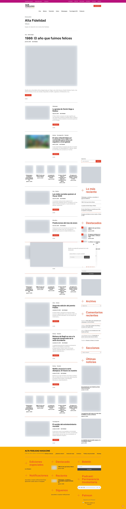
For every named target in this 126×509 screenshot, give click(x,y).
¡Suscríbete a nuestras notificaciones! (60, 494)
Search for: (83, 158)
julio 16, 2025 (84, 442)
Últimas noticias (49, 453)
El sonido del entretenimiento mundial (64, 425)
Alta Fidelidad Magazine (37, 451)
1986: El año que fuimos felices (48, 38)
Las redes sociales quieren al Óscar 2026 (64, 195)
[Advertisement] (91, 134)
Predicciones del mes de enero (64, 223)
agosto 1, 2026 (29, 181)
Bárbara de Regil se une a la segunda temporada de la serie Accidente (63, 338)
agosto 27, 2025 (84, 416)
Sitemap (99, 453)
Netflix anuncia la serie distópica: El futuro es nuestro (64, 370)
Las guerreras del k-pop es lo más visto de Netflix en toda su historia (91, 414)
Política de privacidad (89, 453)
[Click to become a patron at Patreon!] (89, 503)
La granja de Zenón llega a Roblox (63, 110)
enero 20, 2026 (55, 225)
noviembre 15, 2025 (56, 310)
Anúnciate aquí (38, 1)
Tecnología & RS (73, 11)
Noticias (54, 135)
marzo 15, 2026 (55, 198)
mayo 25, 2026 (55, 113)
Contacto (46, 1)
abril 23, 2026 (55, 144)
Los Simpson (28, 469)
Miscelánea (54, 220)
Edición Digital (31, 34)
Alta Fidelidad (35, 41)
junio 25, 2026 (28, 41)
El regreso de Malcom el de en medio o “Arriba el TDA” (73, 177)
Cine (40, 11)
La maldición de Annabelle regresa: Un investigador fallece (91, 440)
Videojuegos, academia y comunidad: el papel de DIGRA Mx (29, 178)
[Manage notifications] (123, 506)
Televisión (51, 11)
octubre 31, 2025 (55, 373)
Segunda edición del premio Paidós (63, 307)
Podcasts (82, 11)
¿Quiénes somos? (29, 1)
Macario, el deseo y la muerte (92, 340)
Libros (57, 11)
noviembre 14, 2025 (56, 342)
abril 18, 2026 (73, 180)
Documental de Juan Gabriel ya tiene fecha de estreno (90, 387)
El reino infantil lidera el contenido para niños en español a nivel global (62, 140)
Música (45, 11)
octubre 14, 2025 (84, 389)
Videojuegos (64, 11)
